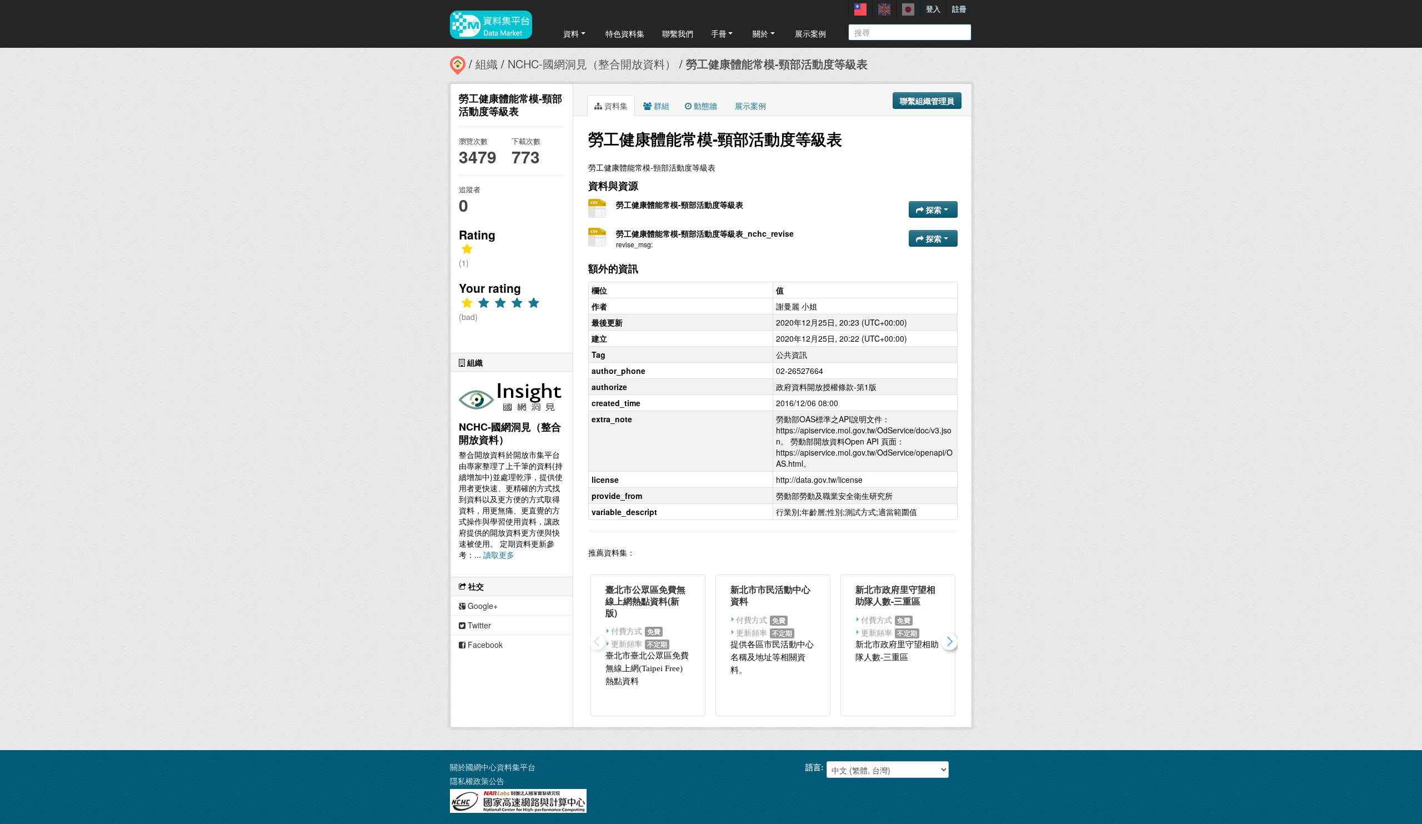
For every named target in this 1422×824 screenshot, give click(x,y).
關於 (760, 33)
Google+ (481, 605)
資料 (571, 33)
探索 (934, 209)
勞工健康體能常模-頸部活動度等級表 (777, 64)
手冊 (719, 33)
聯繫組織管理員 (927, 100)
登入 (933, 8)
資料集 (615, 105)
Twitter (478, 625)
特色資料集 (624, 33)
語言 (813, 766)
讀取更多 (498, 554)
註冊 (959, 8)
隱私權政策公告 (477, 780)
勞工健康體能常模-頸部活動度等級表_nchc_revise (705, 233)
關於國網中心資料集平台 (492, 766)
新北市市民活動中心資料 (770, 595)
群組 (660, 105)
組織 (486, 64)
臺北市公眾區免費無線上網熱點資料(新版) (645, 601)
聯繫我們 (677, 33)
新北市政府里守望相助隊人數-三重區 (895, 595)
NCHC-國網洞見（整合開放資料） (592, 64)
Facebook (484, 644)
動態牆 (704, 105)
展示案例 (810, 33)
